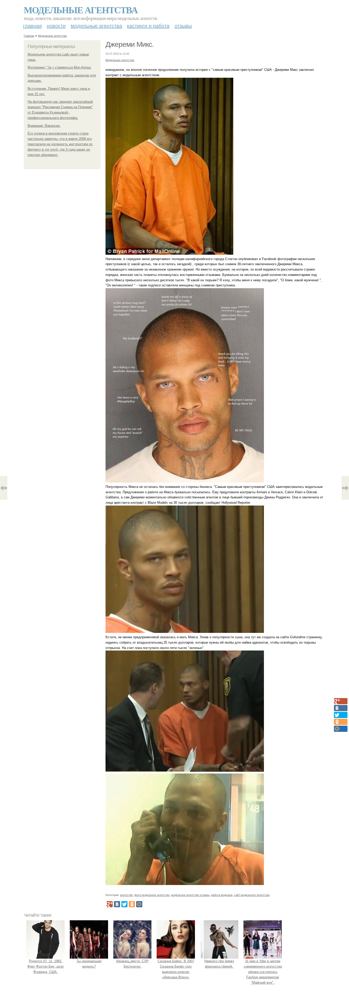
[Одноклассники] (132, 904)
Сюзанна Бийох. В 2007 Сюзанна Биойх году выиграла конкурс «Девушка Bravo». (176, 969)
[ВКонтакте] (117, 904)
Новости (56, 26)
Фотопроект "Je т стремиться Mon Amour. (59, 67)
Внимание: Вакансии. (44, 126)
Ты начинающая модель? (89, 963)
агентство (126, 895)
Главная (32, 26)
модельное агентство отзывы (190, 895)
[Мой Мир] (139, 904)
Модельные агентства (80, 9)
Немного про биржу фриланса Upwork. (219, 963)
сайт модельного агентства (252, 895)
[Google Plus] (110, 904)
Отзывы (183, 26)
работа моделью (221, 895)
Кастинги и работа (148, 26)
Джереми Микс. (130, 44)
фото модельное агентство (152, 895)
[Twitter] (124, 904)
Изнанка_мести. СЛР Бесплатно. (132, 963)
